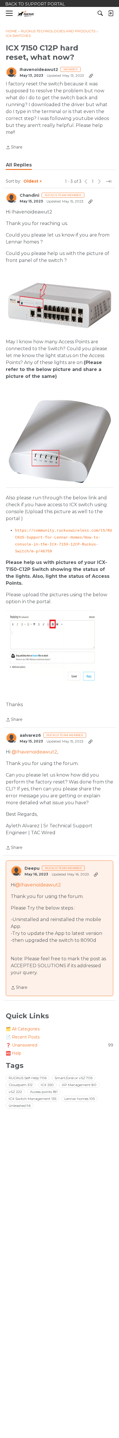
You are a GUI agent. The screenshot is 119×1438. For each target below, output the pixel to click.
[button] (59, 306)
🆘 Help (13, 1053)
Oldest (31, 181)
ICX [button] (47, 1085)
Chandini (29, 195)
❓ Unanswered (59, 1045)
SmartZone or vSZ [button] (73, 1078)
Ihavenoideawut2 (39, 69)
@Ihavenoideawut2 (34, 752)
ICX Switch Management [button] (32, 1098)
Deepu (32, 868)
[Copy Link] (91, 75)
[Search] (100, 13)
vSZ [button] (15, 1092)
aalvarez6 (30, 735)
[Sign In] (110, 13)
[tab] (18, 165)
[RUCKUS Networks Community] (26, 13)
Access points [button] (43, 1092)
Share (14, 148)
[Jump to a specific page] (108, 181)
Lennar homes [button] (79, 1098)
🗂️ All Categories (23, 1029)
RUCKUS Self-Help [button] (28, 1078)
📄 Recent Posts (23, 1037)
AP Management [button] (79, 1085)
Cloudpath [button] (21, 1085)
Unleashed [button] (20, 1105)
